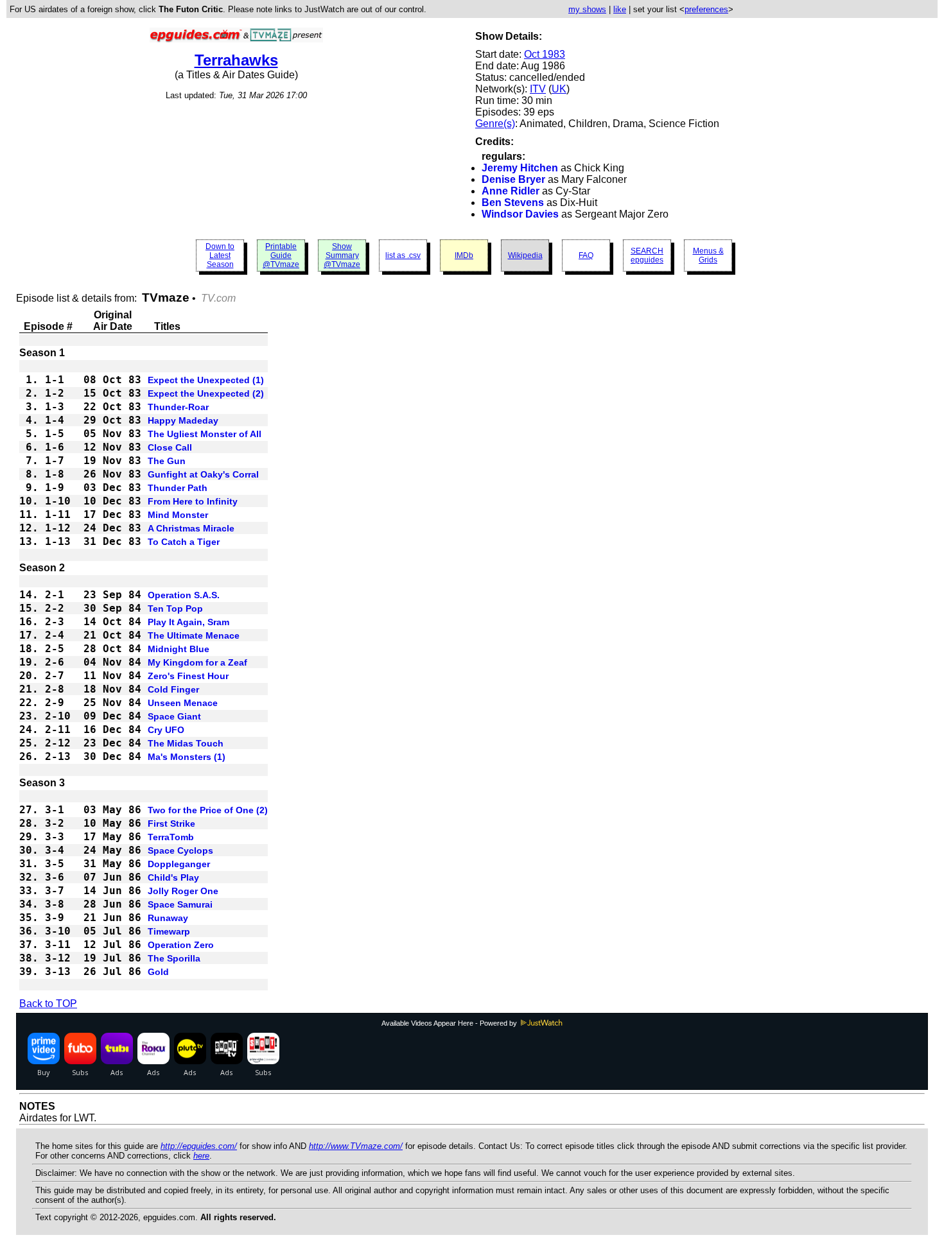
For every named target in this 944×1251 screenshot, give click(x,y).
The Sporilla (174, 958)
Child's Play (173, 877)
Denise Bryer (513, 179)
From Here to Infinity (193, 501)
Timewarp (169, 931)
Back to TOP (48, 1003)
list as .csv (403, 255)
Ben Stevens (513, 202)
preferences (706, 9)
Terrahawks (236, 60)
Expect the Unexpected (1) (206, 380)
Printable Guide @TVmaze (281, 255)
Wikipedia (525, 255)
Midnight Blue (178, 649)
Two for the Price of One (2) (208, 810)
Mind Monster (178, 515)
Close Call (170, 447)
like (619, 9)
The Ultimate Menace (194, 635)
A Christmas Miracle (191, 528)
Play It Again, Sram (188, 622)
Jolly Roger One (183, 891)
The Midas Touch (185, 743)
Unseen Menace (183, 703)
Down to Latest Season (219, 255)
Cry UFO (166, 730)
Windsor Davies (520, 214)
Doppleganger (179, 864)
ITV (538, 88)
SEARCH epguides (647, 255)
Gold (158, 972)
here (201, 1155)
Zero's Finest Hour (188, 676)
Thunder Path (177, 488)
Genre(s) (495, 123)
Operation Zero (181, 945)
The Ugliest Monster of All (204, 434)
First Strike (171, 823)
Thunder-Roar (178, 407)
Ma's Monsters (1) (186, 757)
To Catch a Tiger (184, 542)
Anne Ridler (510, 190)
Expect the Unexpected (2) (206, 393)
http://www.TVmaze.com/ (356, 1146)
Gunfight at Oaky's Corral (203, 474)
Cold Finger (173, 689)
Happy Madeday (183, 420)
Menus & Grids (708, 255)
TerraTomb (171, 837)
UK (559, 88)
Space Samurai (180, 904)
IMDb (464, 255)
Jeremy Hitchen (520, 167)
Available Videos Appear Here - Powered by (450, 1023)
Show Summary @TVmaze (342, 255)
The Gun (167, 461)
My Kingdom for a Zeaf (197, 662)
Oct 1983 (544, 54)
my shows (587, 9)
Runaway (168, 918)
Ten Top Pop (175, 608)
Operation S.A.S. (184, 595)
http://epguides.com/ (199, 1146)
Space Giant (174, 716)
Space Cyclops (180, 850)
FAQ (586, 255)
